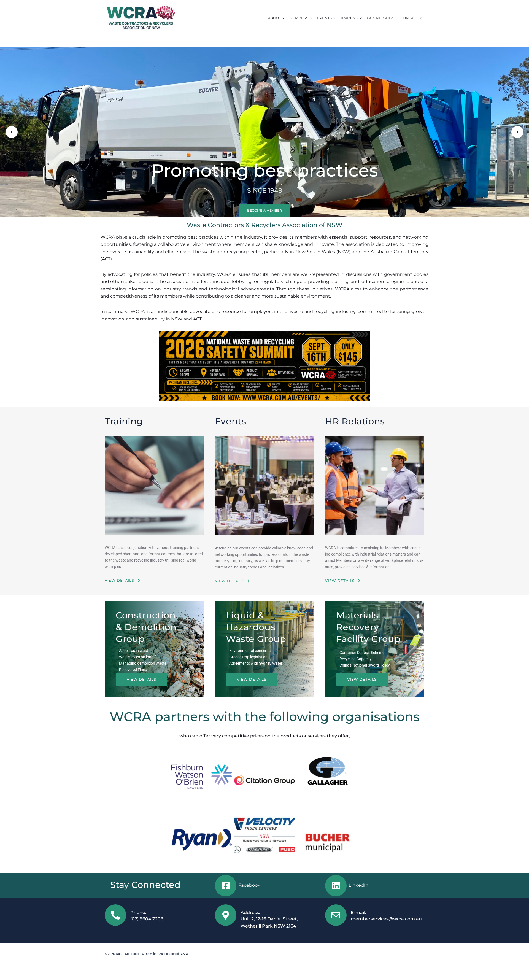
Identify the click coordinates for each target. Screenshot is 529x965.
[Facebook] (225, 885)
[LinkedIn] (336, 885)
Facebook (249, 885)
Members (298, 18)
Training (349, 18)
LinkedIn (358, 885)
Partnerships (381, 18)
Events (324, 18)
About (274, 18)
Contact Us (411, 18)
